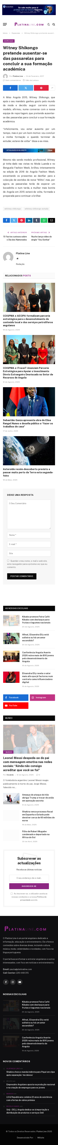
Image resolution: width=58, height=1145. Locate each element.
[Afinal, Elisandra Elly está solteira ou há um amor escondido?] (11, 638)
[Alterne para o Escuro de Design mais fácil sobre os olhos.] (49, 24)
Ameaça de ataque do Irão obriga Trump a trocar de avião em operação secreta (38, 798)
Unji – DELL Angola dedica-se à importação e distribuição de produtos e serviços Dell (27, 1111)
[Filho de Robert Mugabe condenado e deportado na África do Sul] (11, 835)
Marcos (9, 1094)
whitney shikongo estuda (36, 209)
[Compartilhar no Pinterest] (41, 88)
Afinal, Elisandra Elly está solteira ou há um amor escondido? (35, 637)
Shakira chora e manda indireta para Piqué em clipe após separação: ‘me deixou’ (30, 1073)
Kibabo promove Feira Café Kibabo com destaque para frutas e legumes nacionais (36, 620)
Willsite (40, 1138)
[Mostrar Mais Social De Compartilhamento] (52, 88)
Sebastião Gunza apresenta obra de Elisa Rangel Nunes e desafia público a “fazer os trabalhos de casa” (28, 423)
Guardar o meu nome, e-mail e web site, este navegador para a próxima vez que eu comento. (27, 564)
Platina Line (18, 76)
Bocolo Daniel (13, 1106)
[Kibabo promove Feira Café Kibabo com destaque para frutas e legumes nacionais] (11, 620)
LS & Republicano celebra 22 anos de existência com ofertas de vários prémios (29, 1098)
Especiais (8, 41)
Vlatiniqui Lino (13, 1068)
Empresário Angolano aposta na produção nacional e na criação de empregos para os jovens (30, 1086)
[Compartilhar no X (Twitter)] (25, 88)
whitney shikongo (12, 209)
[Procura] (53, 24)
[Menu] (5, 24)
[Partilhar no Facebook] (10, 88)
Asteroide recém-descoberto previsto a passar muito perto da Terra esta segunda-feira (28, 472)
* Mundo (8, 752)
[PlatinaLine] (29, 24)
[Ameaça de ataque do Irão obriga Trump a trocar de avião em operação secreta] (11, 798)
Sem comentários (13, 80)
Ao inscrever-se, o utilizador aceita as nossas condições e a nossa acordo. (29, 897)
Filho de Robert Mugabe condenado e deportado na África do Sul (36, 834)
